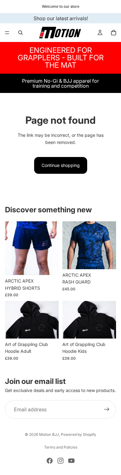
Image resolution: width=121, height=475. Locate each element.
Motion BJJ (49, 434)
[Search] (20, 32)
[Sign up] (106, 409)
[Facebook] (49, 460)
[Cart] (113, 32)
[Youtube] (71, 460)
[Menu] (7, 32)
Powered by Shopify (78, 434)
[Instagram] (60, 460)
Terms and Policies (60, 447)
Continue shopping (61, 165)
